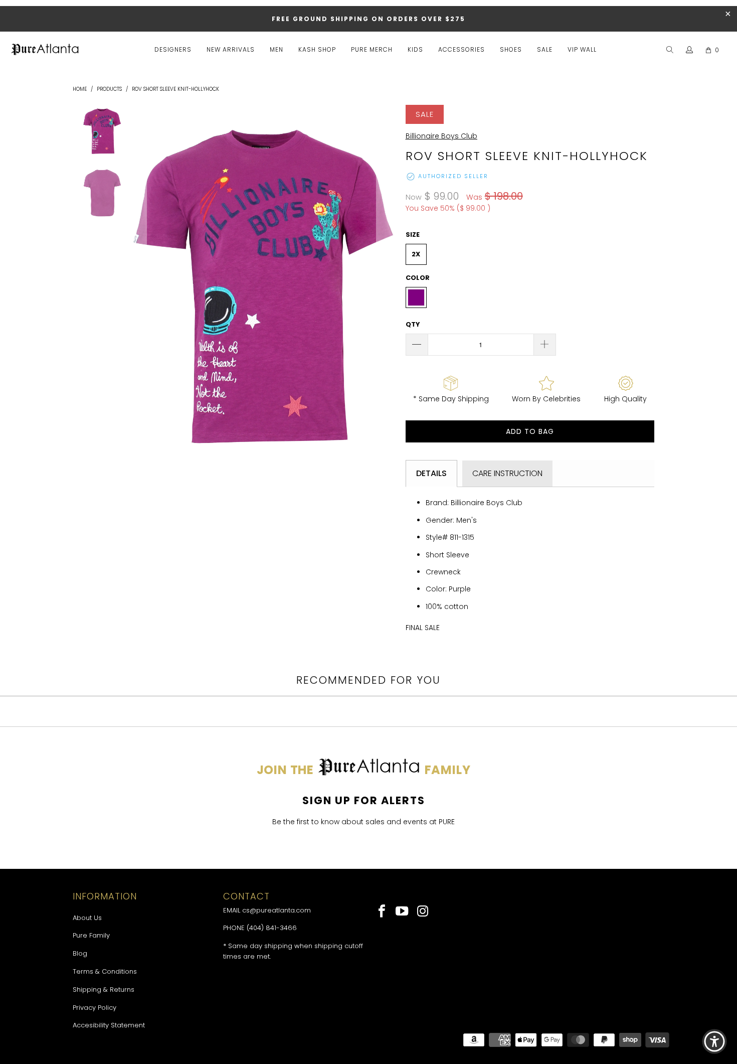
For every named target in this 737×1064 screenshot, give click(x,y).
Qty (413, 324)
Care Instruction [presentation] (507, 473)
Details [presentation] (431, 473)
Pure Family (91, 935)
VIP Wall (582, 49)
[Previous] (137, 287)
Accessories (461, 49)
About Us (87, 918)
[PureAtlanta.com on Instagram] (423, 912)
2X (416, 254)
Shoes (511, 49)
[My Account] (689, 50)
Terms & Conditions (105, 971)
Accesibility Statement (109, 1025)
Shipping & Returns (103, 989)
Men (276, 49)
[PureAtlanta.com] (45, 50)
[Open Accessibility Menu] (714, 1041)
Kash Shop (317, 49)
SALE (544, 49)
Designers (173, 49)
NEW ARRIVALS (231, 49)
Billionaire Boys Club (441, 136)
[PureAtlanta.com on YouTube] (403, 912)
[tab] (431, 473)
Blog (80, 953)
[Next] (386, 287)
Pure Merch (372, 49)
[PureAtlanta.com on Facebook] (382, 912)
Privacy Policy (94, 1007)
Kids (415, 49)
